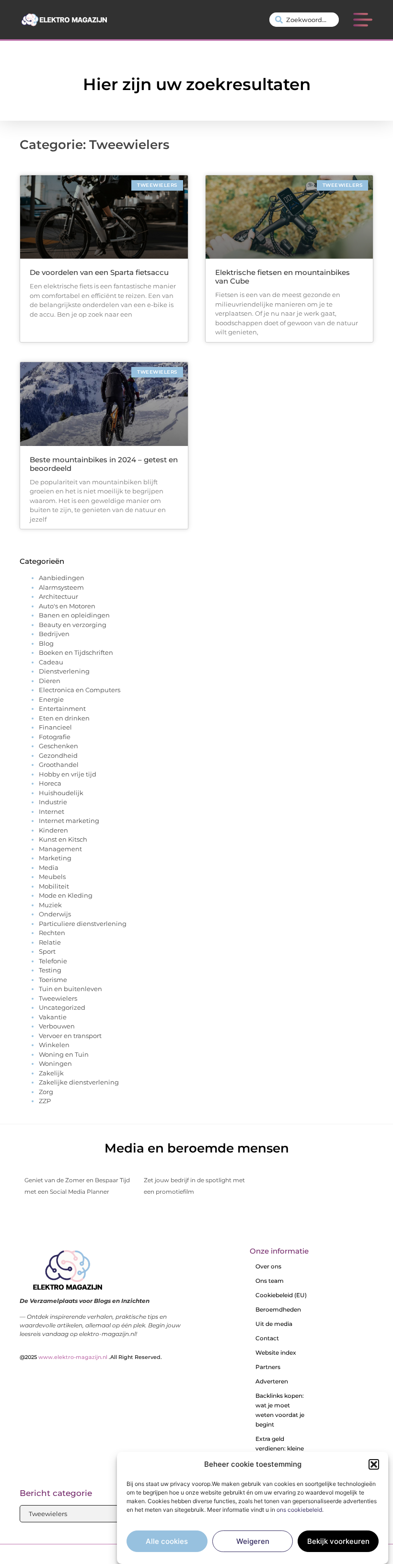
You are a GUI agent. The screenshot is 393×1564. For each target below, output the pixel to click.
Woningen (55, 1063)
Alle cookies (167, 1541)
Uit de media (273, 1323)
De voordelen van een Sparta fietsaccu (99, 272)
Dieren (49, 681)
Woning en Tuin (64, 1054)
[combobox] (304, 19)
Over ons (268, 1266)
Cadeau (51, 662)
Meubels (52, 876)
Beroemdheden (278, 1309)
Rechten (52, 932)
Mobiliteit (54, 886)
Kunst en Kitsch (63, 839)
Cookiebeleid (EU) (281, 1295)
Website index (275, 1352)
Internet (51, 811)
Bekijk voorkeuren (338, 1541)
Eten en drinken (64, 718)
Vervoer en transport (70, 1035)
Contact (267, 1338)
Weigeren (252, 1541)
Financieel (55, 727)
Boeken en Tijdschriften (76, 652)
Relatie (50, 942)
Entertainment (62, 708)
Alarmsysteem (61, 587)
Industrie (53, 802)
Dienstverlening (64, 671)
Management (60, 849)
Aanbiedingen (61, 578)
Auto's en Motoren (67, 606)
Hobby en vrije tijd (67, 774)
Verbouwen (57, 1026)
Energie (51, 699)
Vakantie (53, 1017)
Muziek (50, 905)
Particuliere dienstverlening (83, 923)
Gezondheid (58, 755)
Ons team (269, 1280)
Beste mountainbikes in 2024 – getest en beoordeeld (104, 464)
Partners (267, 1366)
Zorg (46, 1092)
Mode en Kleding (65, 895)
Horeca (50, 783)
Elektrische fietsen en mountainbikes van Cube (282, 276)
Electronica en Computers (79, 690)
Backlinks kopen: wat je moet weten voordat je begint (279, 1410)
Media (48, 867)
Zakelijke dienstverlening (79, 1082)
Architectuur (58, 596)
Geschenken (58, 746)
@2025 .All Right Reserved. (91, 1357)
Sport (47, 951)
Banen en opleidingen (74, 615)
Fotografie (54, 737)
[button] (374, 1464)
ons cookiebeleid (299, 1509)
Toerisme (53, 979)
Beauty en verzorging (72, 624)
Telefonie (53, 961)
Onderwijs (55, 914)
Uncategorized (62, 1007)
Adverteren (271, 1381)
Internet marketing (69, 820)
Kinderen (53, 830)
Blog (46, 643)
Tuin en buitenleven (70, 989)
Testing (50, 970)
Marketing (55, 858)
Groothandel (59, 764)
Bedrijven (54, 634)
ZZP (45, 1101)
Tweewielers (58, 998)
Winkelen (54, 1045)
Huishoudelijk (61, 793)
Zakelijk (51, 1073)
